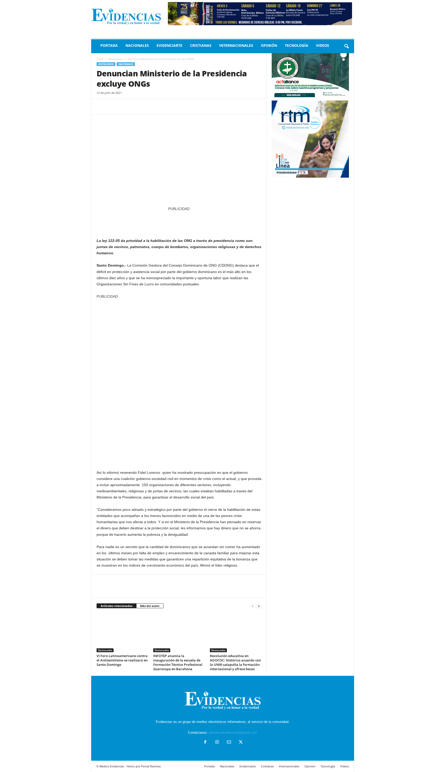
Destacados (115, 59)
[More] (149, 107)
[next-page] (258, 606)
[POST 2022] (179, 222)
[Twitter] (113, 107)
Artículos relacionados (116, 606)
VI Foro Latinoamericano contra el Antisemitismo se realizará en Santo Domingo (122, 660)
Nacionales (137, 45)
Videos (322, 45)
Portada (109, 45)
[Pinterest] (125, 107)
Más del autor (150, 606)
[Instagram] (217, 742)
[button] (346, 46)
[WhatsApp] (137, 107)
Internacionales (236, 45)
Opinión (269, 45)
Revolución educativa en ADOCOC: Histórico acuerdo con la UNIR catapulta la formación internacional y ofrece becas (235, 662)
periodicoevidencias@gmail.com (233, 732)
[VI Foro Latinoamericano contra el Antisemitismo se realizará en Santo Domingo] (122, 633)
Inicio (100, 59)
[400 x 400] (179, 381)
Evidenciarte (169, 45)
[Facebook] (102, 107)
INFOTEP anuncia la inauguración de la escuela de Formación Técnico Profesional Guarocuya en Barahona (177, 662)
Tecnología (296, 45)
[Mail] (229, 742)
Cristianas (200, 45)
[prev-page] (252, 606)
